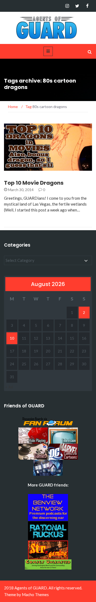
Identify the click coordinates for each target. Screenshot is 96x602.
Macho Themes (35, 594)
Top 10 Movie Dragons (33, 183)
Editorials (21, 167)
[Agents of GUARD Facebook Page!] (87, 6)
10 (12, 338)
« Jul (9, 386)
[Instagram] (67, 6)
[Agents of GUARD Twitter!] (77, 6)
